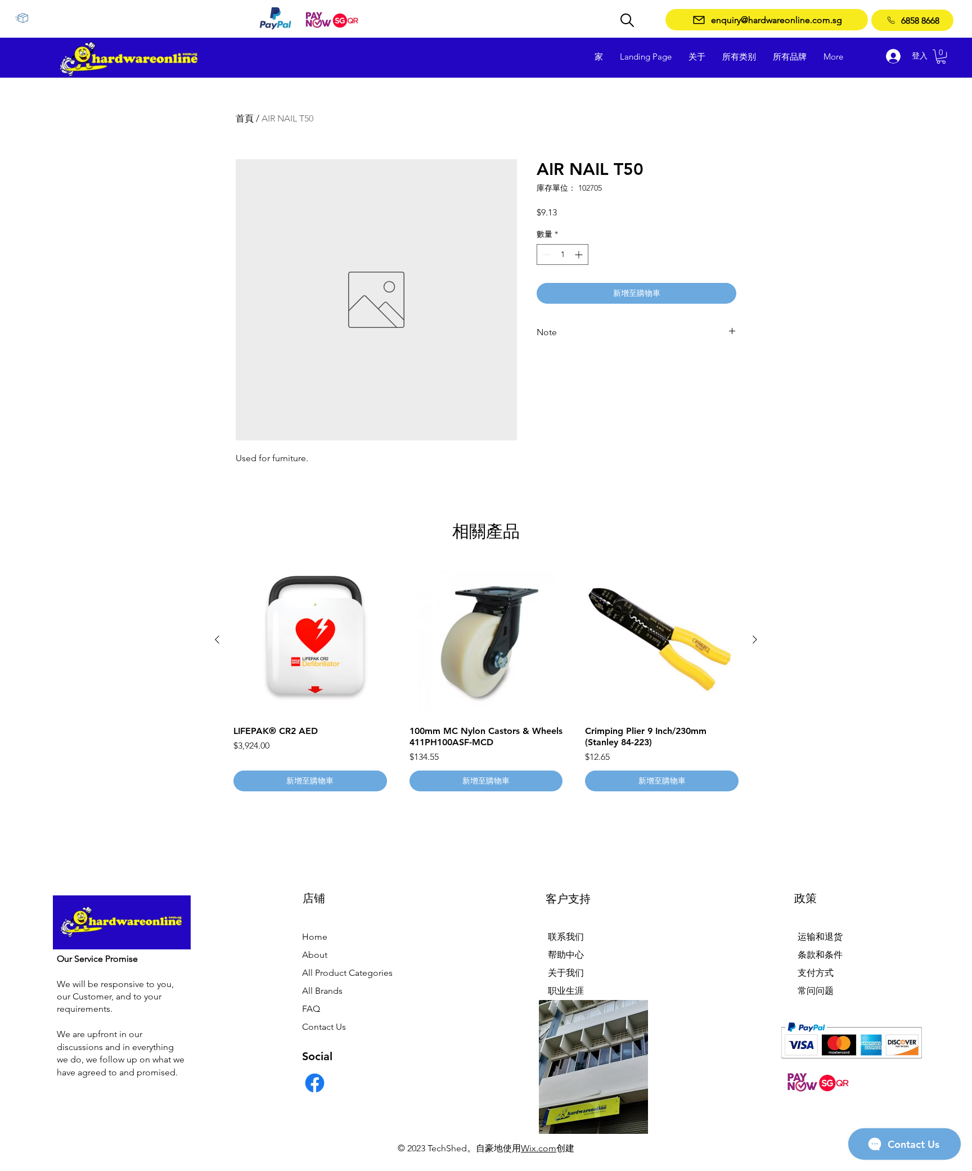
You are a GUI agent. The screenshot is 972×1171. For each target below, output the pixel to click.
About (314, 954)
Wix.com (538, 1148)
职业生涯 (566, 990)
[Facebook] (314, 1083)
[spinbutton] (562, 254)
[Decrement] (545, 254)
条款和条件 (820, 954)
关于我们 (566, 972)
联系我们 (566, 936)
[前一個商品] (217, 639)
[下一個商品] (755, 639)
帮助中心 (566, 954)
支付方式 (816, 972)
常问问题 (816, 990)
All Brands (322, 990)
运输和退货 (820, 936)
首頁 (245, 118)
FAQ (311, 1008)
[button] (941, 56)
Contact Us (324, 1026)
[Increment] (580, 254)
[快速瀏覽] (310, 640)
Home (314, 936)
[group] (486, 677)
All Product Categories (347, 972)
